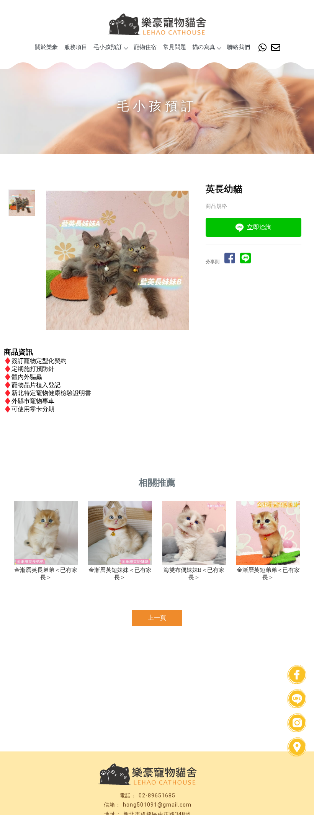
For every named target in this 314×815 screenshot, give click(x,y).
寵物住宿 (145, 47)
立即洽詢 (259, 227)
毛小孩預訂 (107, 47)
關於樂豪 (46, 47)
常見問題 (174, 47)
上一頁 (157, 617)
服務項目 (75, 47)
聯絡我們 (238, 47)
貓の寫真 (203, 47)
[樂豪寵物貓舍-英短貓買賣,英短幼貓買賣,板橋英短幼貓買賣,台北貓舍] (157, 25)
